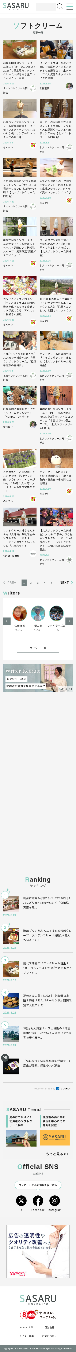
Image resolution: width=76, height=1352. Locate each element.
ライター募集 (26, 1336)
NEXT (64, 582)
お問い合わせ (49, 1336)
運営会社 (49, 1327)
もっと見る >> (57, 1153)
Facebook (38, 1210)
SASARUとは (27, 1327)
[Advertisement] (38, 743)
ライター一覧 (38, 648)
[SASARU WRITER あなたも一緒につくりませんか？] (38, 678)
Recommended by (45, 1088)
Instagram (55, 1210)
